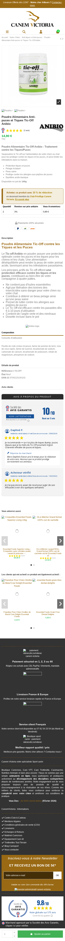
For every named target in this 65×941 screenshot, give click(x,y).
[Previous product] (61, 39)
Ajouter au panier (42, 934)
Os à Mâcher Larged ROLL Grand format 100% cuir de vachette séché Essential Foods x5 (48, 552)
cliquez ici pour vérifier (17, 926)
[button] (31, 565)
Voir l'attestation (20, 416)
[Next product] (62, 39)
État (4, 374)
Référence (7, 371)
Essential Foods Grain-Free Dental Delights (48, 613)
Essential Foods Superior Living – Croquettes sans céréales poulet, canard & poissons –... (17, 551)
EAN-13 (5, 378)
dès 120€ (23, 2)
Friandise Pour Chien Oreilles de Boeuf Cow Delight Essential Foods (17, 614)
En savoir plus (22, 199)
